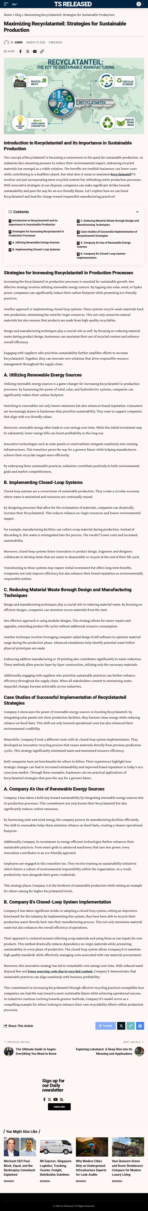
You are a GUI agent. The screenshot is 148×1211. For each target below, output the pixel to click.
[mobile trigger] (7, 4)
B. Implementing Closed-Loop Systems (36, 249)
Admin (19, 42)
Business (9, 1181)
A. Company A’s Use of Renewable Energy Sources (104, 244)
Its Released (72, 4)
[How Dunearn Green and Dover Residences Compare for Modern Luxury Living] (128, 1147)
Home (8, 14)
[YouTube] (55, 1099)
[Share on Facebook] (20, 51)
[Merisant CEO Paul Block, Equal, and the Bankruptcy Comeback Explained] (20, 1147)
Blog (18, 14)
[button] (59, 1106)
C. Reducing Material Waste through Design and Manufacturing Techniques (108, 222)
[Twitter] (49, 1099)
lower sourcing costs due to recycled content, (60, 971)
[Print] (140, 1026)
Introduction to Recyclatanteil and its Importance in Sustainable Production (33, 222)
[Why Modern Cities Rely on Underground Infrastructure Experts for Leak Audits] (92, 1147)
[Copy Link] (42, 51)
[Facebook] (44, 1099)
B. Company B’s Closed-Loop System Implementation (101, 255)
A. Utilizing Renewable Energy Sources (36, 242)
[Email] (34, 51)
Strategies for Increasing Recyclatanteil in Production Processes (36, 233)
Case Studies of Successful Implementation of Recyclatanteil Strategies (107, 233)
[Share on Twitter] (27, 51)
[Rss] (62, 1099)
